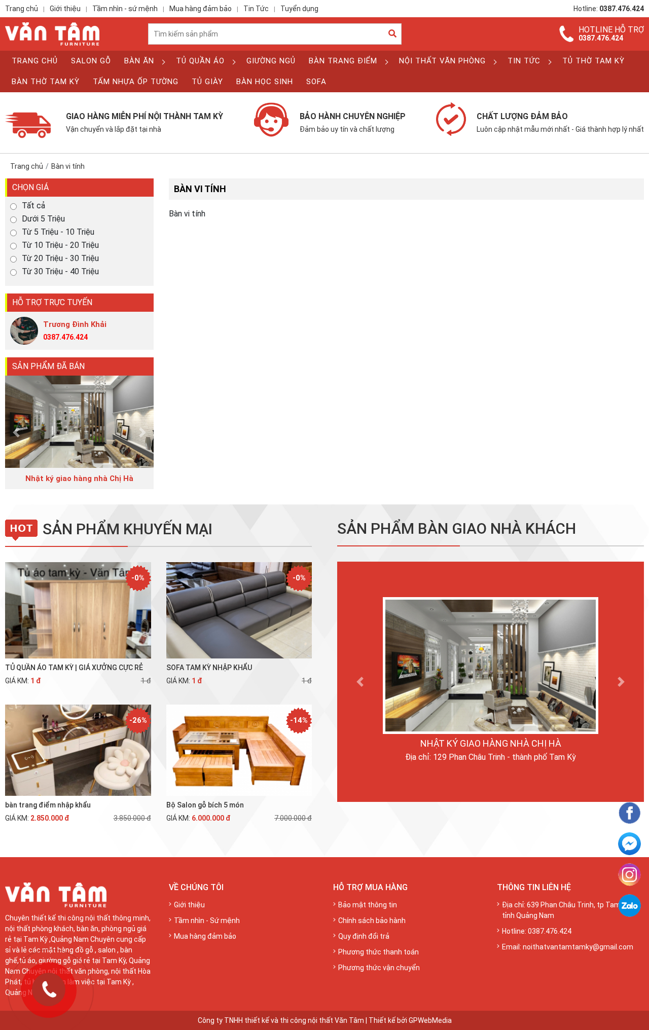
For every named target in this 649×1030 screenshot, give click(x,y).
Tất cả (33, 206)
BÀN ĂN (139, 60)
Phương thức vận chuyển (379, 968)
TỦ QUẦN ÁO (200, 60)
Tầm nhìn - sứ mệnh (125, 9)
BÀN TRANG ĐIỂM (343, 60)
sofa (316, 81)
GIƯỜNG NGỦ (271, 60)
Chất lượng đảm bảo (560, 122)
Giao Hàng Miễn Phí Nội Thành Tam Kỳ (144, 122)
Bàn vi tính (68, 166)
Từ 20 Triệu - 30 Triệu (60, 258)
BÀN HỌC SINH (264, 81)
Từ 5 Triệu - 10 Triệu (58, 232)
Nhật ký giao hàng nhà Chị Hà (490, 743)
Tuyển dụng (299, 9)
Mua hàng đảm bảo (200, 9)
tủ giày (207, 81)
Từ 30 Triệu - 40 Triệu (60, 272)
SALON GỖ (91, 60)
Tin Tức (256, 9)
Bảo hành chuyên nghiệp (353, 122)
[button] (16, 433)
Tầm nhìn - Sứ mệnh (207, 920)
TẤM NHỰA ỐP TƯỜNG (135, 81)
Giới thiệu (65, 9)
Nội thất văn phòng (442, 60)
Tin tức (524, 60)
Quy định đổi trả (363, 936)
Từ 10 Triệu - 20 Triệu (60, 245)
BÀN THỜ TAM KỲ (46, 81)
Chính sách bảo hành (372, 920)
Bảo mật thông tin (367, 905)
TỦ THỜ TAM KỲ (593, 60)
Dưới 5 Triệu (43, 219)
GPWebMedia (430, 1020)
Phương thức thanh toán (378, 952)
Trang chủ (21, 9)
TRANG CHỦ (35, 60)
